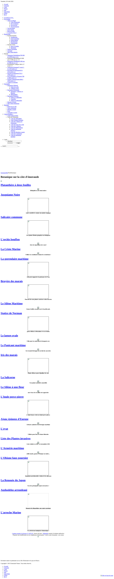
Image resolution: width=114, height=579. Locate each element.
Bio (7, 173)
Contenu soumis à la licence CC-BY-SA (22, 533)
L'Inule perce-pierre (12, 396)
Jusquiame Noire (10, 194)
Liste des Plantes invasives (15, 438)
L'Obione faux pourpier (14, 457)
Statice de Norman (11, 313)
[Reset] (18, 146)
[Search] (1, 146)
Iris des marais (9, 354)
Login (18, 143)
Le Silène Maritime (12, 303)
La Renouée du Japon (13, 480)
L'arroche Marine (11, 512)
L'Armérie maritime (12, 448)
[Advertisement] (38, 159)
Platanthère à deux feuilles (16, 184)
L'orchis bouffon (10, 239)
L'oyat (4, 428)
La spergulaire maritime (14, 258)
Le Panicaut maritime (13, 345)
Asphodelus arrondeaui (14, 489)
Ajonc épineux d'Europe (14, 418)
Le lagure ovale (9, 335)
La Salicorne (8, 377)
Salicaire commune (11, 216)
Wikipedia (45, 533)
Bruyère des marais (12, 281)
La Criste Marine (10, 249)
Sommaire (3, 173)
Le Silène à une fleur (12, 386)
